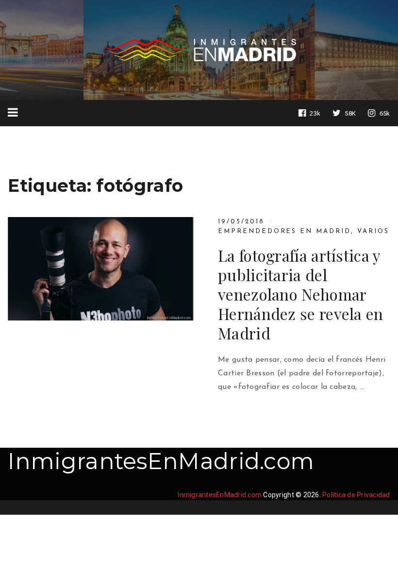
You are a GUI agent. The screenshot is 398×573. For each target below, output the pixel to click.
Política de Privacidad (356, 495)
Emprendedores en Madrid (284, 231)
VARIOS (373, 231)
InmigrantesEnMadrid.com (161, 461)
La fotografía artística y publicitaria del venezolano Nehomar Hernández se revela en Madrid (300, 294)
